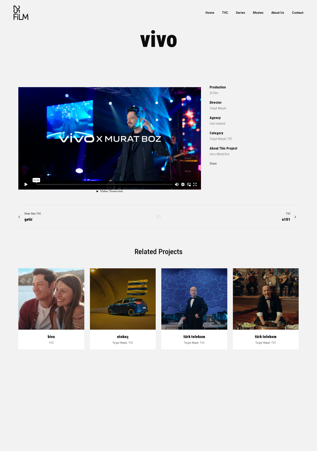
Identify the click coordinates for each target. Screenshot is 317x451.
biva (51, 336)
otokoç (123, 336)
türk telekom (194, 336)
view (51, 298)
